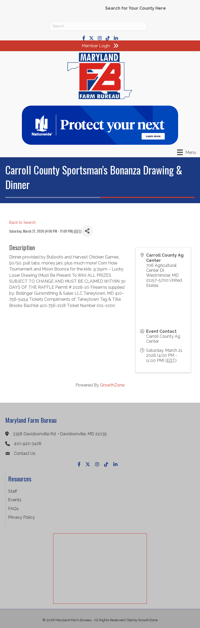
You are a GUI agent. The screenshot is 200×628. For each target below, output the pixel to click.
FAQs (13, 508)
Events (14, 499)
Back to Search (22, 222)
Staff (12, 491)
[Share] (87, 231)
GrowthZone (112, 385)
